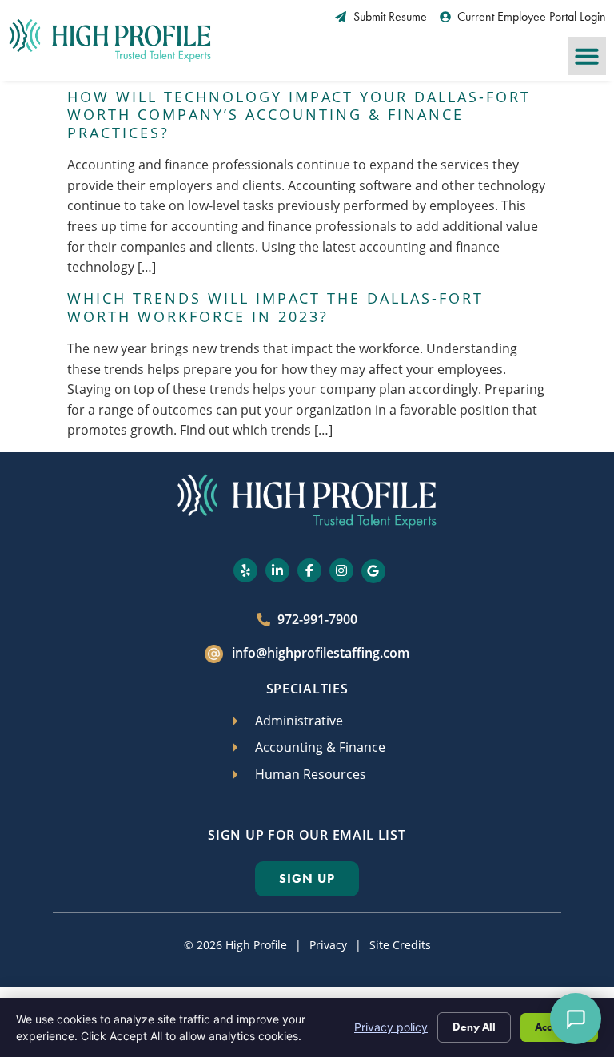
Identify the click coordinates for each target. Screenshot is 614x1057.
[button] (587, 56)
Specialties (307, 688)
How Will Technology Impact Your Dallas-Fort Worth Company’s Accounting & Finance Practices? (299, 115)
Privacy (328, 944)
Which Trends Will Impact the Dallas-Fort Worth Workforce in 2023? (275, 307)
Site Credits (400, 944)
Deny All (474, 1027)
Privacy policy (391, 1027)
